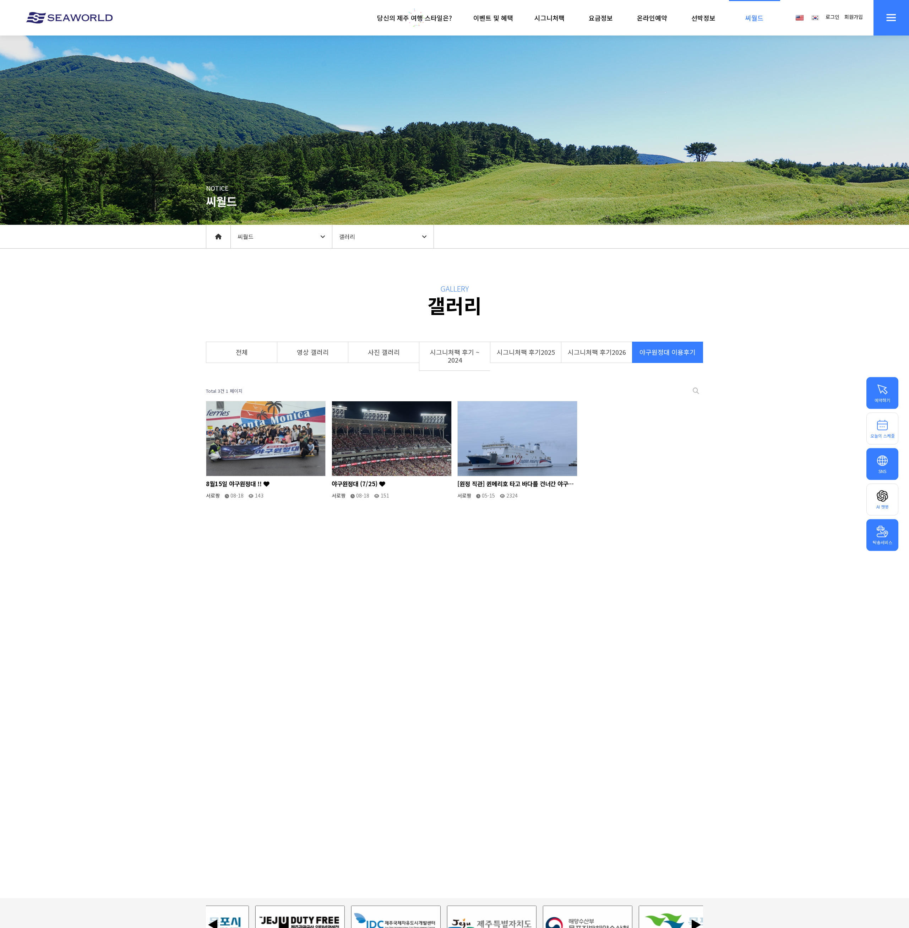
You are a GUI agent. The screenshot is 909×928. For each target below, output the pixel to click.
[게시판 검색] (696, 391)
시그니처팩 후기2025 (526, 352)
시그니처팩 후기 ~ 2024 (454, 355)
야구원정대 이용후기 (667, 352)
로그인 (832, 16)
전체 (242, 352)
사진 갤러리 (384, 352)
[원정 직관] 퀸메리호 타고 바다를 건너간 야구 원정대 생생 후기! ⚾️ (512, 484)
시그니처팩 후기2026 (597, 352)
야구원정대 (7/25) (355, 484)
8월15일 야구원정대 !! (234, 484)
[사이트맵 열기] (891, 18)
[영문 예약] (799, 17)
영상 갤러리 (313, 352)
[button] (414, 18)
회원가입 (853, 16)
